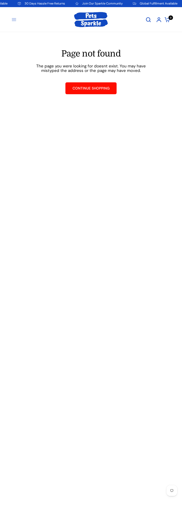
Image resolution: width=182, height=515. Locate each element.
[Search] (148, 19)
